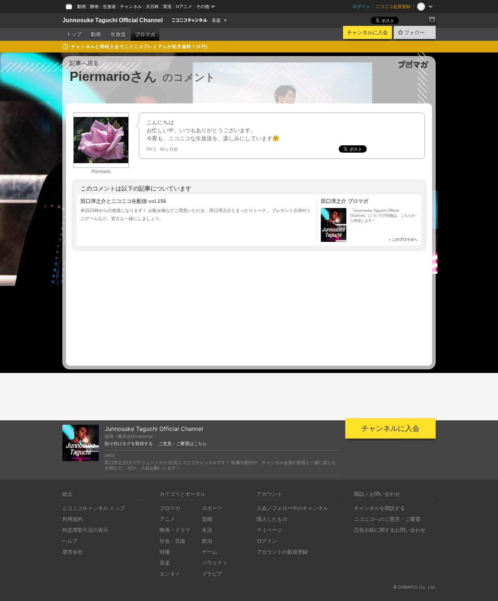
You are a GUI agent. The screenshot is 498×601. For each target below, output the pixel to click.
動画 (81, 6)
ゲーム (209, 552)
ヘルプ (70, 541)
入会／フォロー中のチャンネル (292, 508)
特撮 (165, 552)
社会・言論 (172, 541)
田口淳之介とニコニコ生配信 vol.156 (123, 201)
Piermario (101, 171)
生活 (207, 530)
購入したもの (272, 519)
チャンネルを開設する (379, 508)
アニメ (167, 519)
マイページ (269, 530)
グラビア (212, 573)
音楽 (216, 20)
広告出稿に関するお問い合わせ (389, 530)
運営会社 (72, 552)
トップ (74, 34)
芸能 (207, 519)
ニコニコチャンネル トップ (93, 508)
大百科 (152, 6)
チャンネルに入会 (367, 32)
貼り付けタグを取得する (129, 443)
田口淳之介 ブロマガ (344, 201)
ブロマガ (145, 34)
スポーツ (212, 508)
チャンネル (131, 6)
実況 (167, 6)
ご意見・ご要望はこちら (183, 443)
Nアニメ (184, 6)
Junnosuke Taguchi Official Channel (112, 20)
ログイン (361, 6)
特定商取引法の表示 (85, 530)
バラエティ (214, 562)
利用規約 (72, 519)
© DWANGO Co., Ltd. (414, 587)
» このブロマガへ (403, 239)
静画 (94, 6)
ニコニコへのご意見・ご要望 (387, 519)
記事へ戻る (84, 63)
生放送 (109, 6)
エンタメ (170, 573)
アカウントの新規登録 (282, 552)
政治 (207, 541)
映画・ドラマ (175, 530)
